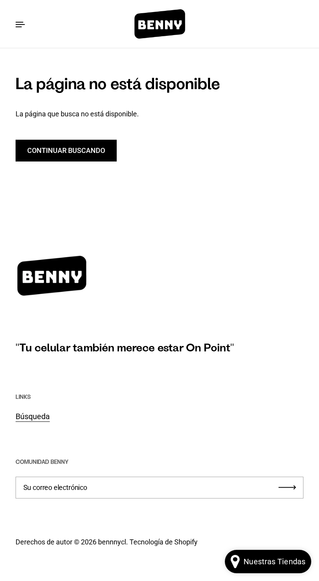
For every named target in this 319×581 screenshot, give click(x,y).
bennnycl (112, 542)
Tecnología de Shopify (164, 542)
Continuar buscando (66, 150)
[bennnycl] (159, 23)
